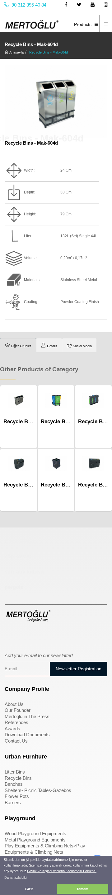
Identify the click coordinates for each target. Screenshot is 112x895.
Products (82, 24)
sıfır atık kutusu (24, 572)
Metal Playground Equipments (35, 839)
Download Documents (27, 734)
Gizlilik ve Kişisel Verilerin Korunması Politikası (61, 871)
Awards (12, 728)
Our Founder (17, 710)
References (16, 722)
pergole (14, 587)
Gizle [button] (29, 889)
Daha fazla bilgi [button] (15, 877)
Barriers (13, 802)
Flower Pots (17, 796)
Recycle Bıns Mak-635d (69, 485)
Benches (14, 784)
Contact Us (16, 740)
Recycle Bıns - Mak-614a (71, 421)
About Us (14, 704)
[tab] (18, 345)
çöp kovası (18, 556)
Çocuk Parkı (20, 541)
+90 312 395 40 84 (27, 5)
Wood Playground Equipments (35, 833)
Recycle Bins (18, 778)
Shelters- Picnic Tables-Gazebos (38, 790)
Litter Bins (15, 771)
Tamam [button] (82, 889)
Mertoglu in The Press (27, 716)
